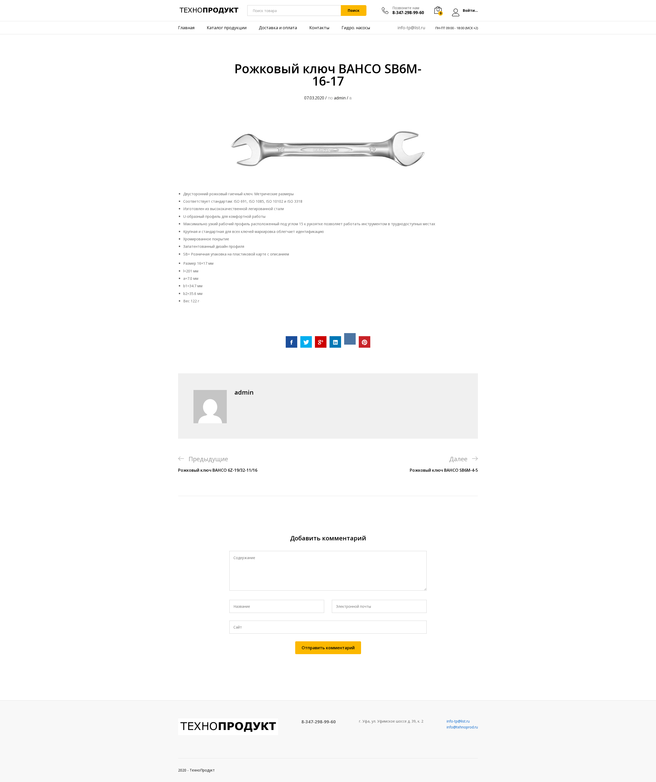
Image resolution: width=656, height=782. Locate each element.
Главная (186, 28)
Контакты (319, 28)
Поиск (354, 10)
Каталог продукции (227, 28)
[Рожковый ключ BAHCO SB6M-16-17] (291, 342)
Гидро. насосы (356, 28)
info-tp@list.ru (411, 27)
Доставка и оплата (278, 28)
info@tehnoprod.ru (462, 727)
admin (340, 98)
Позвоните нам (405, 8)
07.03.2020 (314, 98)
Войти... (470, 10)
